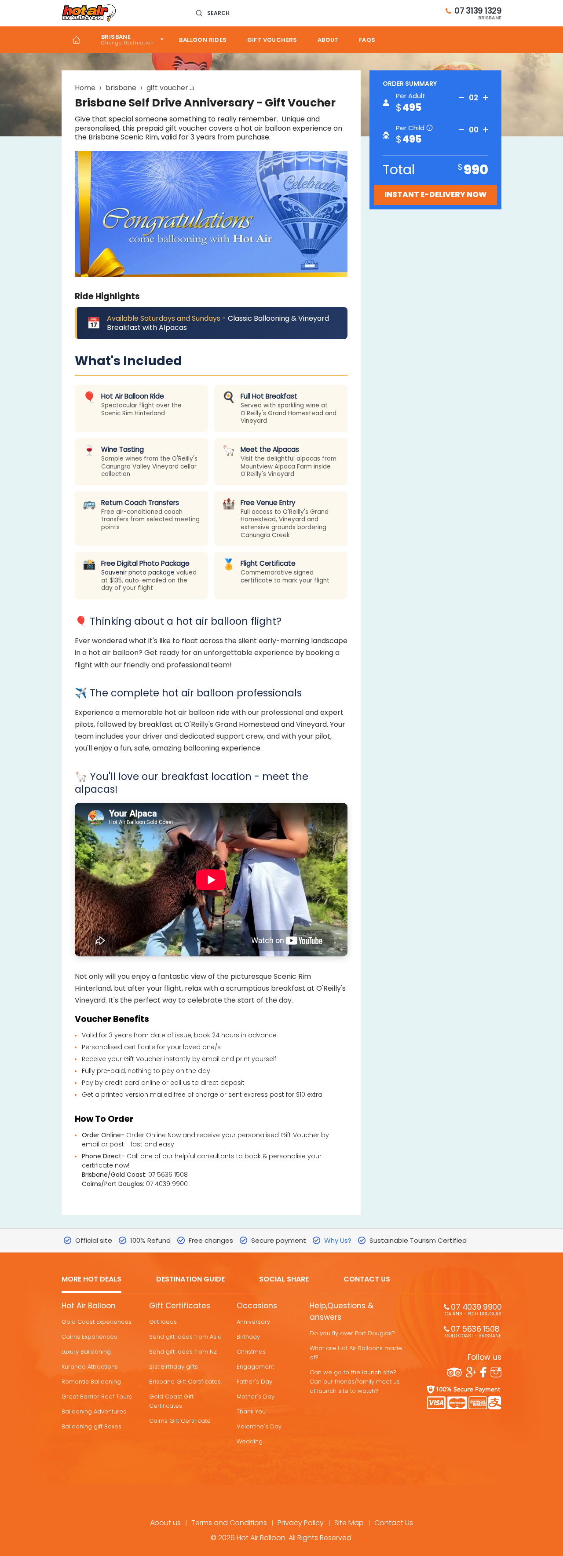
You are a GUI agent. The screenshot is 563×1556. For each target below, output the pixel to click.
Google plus (471, 1372)
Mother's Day (255, 1396)
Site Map (349, 1523)
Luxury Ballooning (86, 1351)
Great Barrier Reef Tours (97, 1396)
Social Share (284, 1279)
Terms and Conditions (229, 1523)
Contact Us (367, 1279)
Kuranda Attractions (90, 1366)
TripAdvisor (454, 1372)
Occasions (257, 1305)
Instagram (495, 1372)
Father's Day (254, 1381)
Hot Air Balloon (89, 1305)
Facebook (483, 1372)
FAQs (367, 40)
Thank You (251, 1411)
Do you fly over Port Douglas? (352, 1333)
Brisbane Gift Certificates (185, 1381)
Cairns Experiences (89, 1337)
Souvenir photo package (138, 572)
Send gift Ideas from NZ (183, 1351)
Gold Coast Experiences (97, 1322)
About (328, 40)
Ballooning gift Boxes (91, 1426)
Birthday (248, 1337)
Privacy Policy (301, 1523)
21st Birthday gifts (173, 1366)
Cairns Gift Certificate (180, 1421)
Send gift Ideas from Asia (185, 1337)
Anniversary (253, 1322)
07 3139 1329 (477, 13)
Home (76, 39)
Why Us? (337, 1240)
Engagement (255, 1366)
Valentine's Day (259, 1426)
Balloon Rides (203, 40)
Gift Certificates (179, 1305)
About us (165, 1523)
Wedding (250, 1441)
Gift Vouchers (272, 40)
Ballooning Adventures (94, 1411)
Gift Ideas (163, 1322)
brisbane (121, 88)
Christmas (251, 1351)
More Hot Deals (91, 1279)
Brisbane (116, 37)
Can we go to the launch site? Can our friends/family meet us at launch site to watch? (355, 1381)
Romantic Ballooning (91, 1381)
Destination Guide (190, 1279)
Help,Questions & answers (341, 1311)
